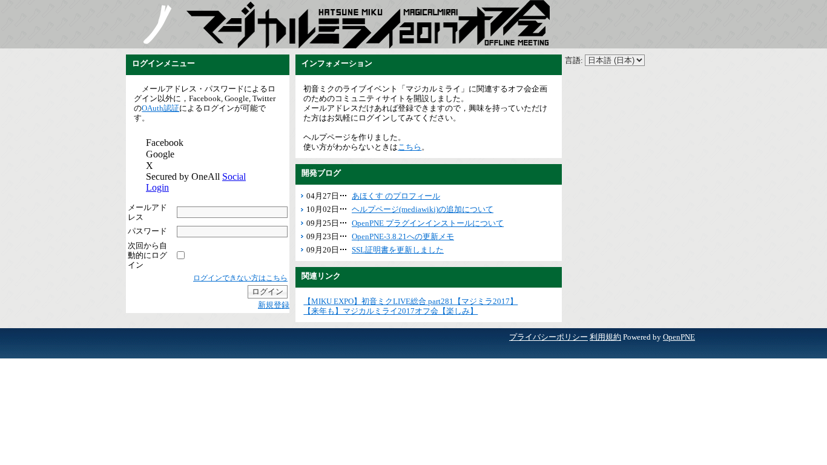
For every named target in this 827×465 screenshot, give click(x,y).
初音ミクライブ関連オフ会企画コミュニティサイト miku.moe (156, 24)
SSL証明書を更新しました (398, 249)
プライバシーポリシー (548, 336)
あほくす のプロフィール (396, 195)
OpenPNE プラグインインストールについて (428, 223)
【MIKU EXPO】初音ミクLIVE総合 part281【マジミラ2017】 (410, 301)
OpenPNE (679, 336)
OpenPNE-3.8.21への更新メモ (403, 236)
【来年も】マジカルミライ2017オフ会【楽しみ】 (390, 310)
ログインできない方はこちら (240, 278)
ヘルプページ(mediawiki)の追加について (422, 209)
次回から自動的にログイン (147, 255)
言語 (573, 60)
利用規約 (605, 336)
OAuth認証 (160, 108)
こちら (409, 146)
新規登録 (273, 304)
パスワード (147, 231)
